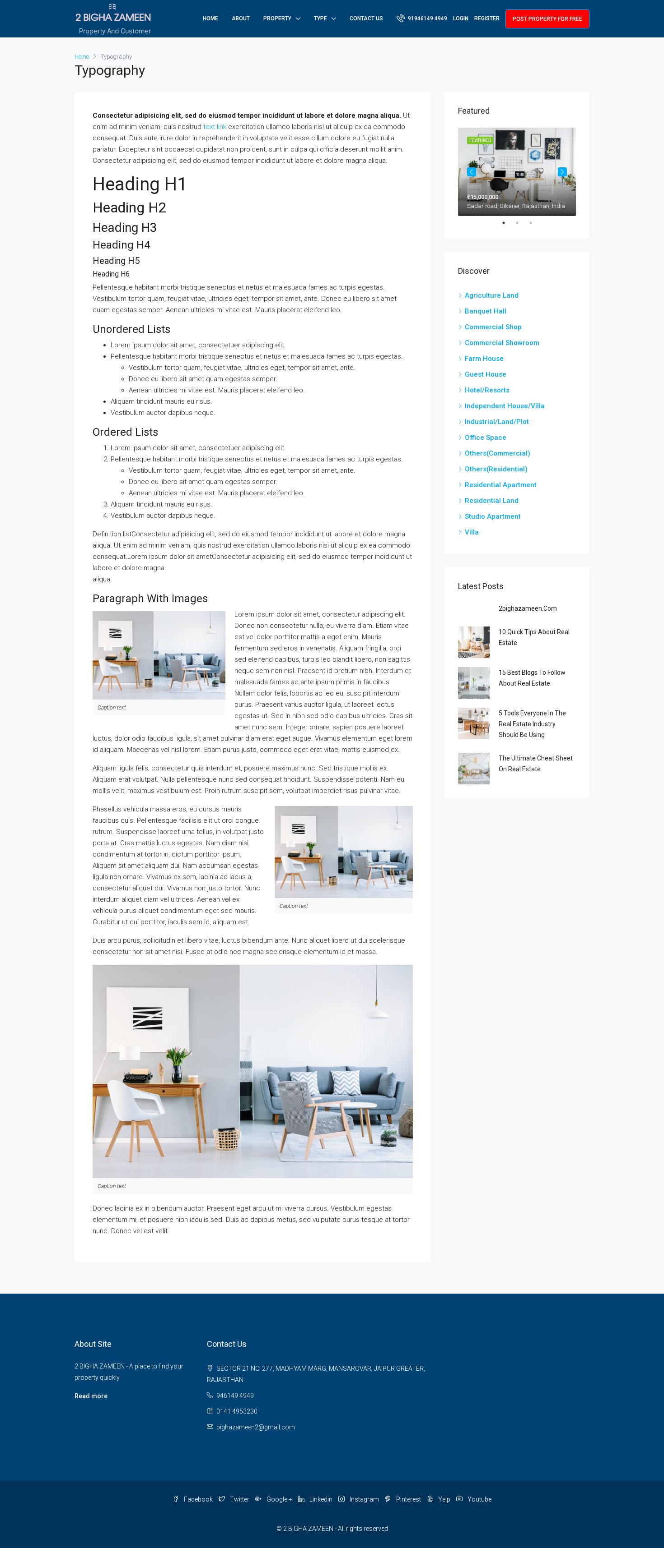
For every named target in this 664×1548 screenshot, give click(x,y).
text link (214, 127)
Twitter (240, 1499)
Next (562, 171)
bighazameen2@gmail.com (255, 1427)
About (241, 18)
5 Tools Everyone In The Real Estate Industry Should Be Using (532, 724)
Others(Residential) (496, 469)
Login (460, 18)
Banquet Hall (485, 311)
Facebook (198, 1499)
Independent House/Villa (505, 406)
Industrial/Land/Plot (497, 422)
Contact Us (366, 18)
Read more (91, 1396)
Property (277, 18)
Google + (279, 1499)
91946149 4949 (427, 18)
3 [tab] (535, 222)
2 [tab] (521, 222)
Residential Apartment (501, 485)
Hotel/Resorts (487, 390)
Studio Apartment (493, 516)
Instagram (364, 1499)
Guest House (485, 374)
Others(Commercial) (497, 453)
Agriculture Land (492, 295)
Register (487, 18)
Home (210, 18)
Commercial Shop (493, 327)
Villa (472, 532)
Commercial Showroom (502, 343)
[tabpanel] (517, 172)
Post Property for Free (547, 19)
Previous (471, 171)
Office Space (485, 437)
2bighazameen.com (528, 608)
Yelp (444, 1499)
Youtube (478, 1499)
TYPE (320, 18)
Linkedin (321, 1499)
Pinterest (408, 1499)
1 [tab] (508, 222)
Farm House (484, 359)
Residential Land (492, 501)
